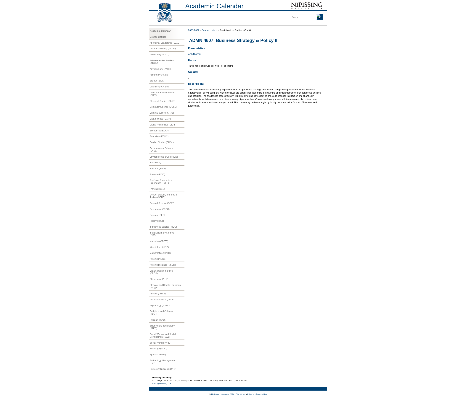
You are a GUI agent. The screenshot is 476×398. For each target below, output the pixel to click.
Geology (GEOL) (158, 215)
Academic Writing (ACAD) (163, 48)
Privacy (250, 394)
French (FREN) (157, 189)
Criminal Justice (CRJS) (162, 113)
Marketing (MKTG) (159, 241)
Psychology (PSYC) (160, 305)
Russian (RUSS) (158, 320)
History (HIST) (157, 221)
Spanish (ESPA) (158, 354)
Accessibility (261, 394)
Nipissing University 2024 (222, 394)
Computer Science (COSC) (163, 107)
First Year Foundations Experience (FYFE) (161, 181)
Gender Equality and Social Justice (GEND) (163, 196)
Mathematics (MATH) (160, 253)
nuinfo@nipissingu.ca (161, 383)
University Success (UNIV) (163, 369)
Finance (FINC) (157, 174)
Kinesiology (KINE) (159, 247)
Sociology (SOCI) (158, 348)
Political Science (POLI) (161, 299)
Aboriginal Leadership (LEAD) (165, 43)
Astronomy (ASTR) (159, 75)
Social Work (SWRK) (160, 343)
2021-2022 (193, 30)
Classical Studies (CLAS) (162, 101)
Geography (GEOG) (160, 209)
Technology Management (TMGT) (162, 361)
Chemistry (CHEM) (159, 86)
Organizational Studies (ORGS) (161, 272)
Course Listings (158, 37)
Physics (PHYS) (158, 293)
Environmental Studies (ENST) (165, 157)
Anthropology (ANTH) (160, 69)
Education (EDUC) (159, 136)
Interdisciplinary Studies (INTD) (162, 234)
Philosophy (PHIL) (159, 279)
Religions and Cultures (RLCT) (161, 312)
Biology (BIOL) (157, 80)
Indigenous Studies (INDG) (163, 227)
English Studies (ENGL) (162, 142)
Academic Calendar (214, 6)
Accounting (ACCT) (159, 54)
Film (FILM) (155, 162)
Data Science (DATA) (160, 119)
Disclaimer (240, 394)
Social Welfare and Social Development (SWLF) (163, 335)
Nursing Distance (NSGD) (163, 265)
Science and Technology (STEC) (162, 327)
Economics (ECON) (159, 130)
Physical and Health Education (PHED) (165, 286)
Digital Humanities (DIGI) (162, 124)
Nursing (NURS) (158, 259)
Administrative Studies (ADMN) (162, 61)
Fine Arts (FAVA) (158, 168)
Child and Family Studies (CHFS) (162, 94)
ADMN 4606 (194, 54)
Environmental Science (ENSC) (161, 149)
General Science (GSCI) (162, 203)
